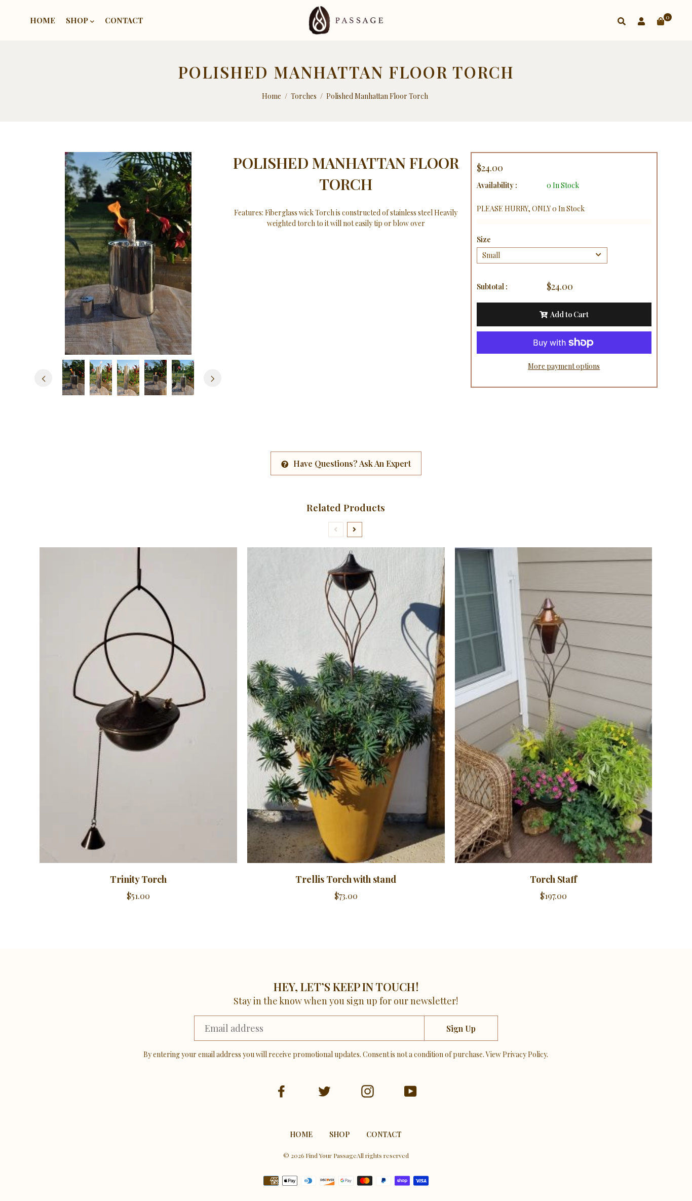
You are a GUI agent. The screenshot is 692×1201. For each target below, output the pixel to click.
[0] (660, 21)
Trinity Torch (138, 879)
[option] (127, 253)
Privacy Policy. (525, 1054)
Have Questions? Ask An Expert (352, 463)
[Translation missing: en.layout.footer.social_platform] (281, 1091)
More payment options (564, 366)
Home (271, 96)
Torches (304, 96)
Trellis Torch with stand (345, 879)
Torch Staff (553, 879)
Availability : (497, 185)
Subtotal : (492, 286)
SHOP (78, 20)
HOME (42, 20)
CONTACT (124, 20)
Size (484, 239)
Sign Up (461, 1028)
